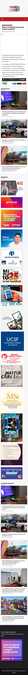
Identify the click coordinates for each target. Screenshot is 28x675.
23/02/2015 (12, 31)
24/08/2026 (11, 116)
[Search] (25, 19)
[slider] (23, 79)
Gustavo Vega (5, 31)
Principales (9, 25)
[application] (14, 79)
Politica (3, 108)
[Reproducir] (4, 79)
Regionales (14, 108)
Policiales (4, 25)
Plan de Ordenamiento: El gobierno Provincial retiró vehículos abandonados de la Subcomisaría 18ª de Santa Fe (14, 168)
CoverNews (20, 670)
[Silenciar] (20, 79)
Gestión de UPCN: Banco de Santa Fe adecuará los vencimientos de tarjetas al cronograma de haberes (14, 113)
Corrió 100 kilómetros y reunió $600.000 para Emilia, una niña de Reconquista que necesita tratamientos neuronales (13, 618)
